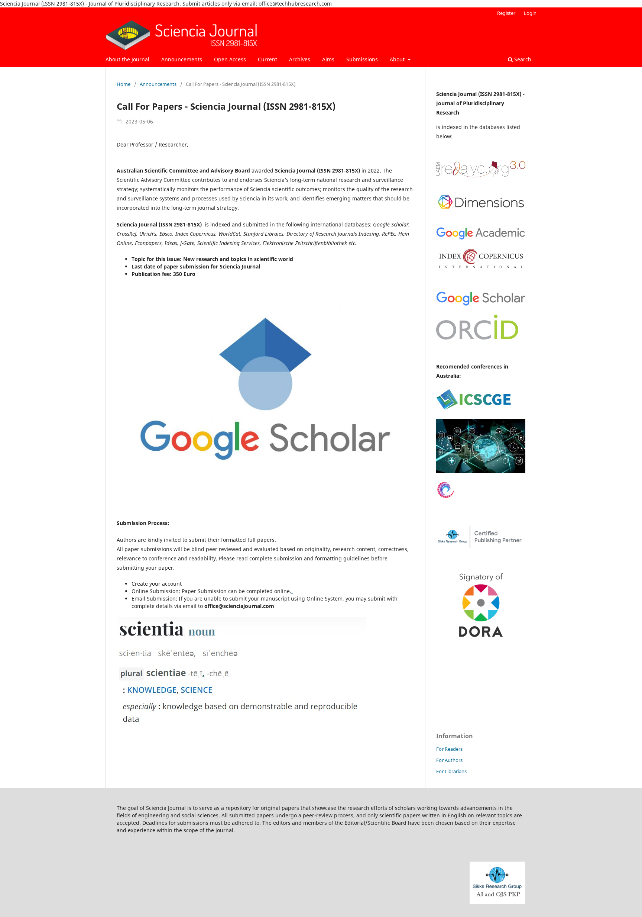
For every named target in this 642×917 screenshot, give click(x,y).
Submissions (362, 59)
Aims (328, 59)
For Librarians (451, 771)
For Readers (449, 749)
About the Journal (127, 59)
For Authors (449, 760)
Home (123, 84)
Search (522, 59)
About (398, 59)
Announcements (181, 59)
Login (530, 13)
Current (267, 59)
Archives (299, 59)
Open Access (230, 59)
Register (506, 13)
